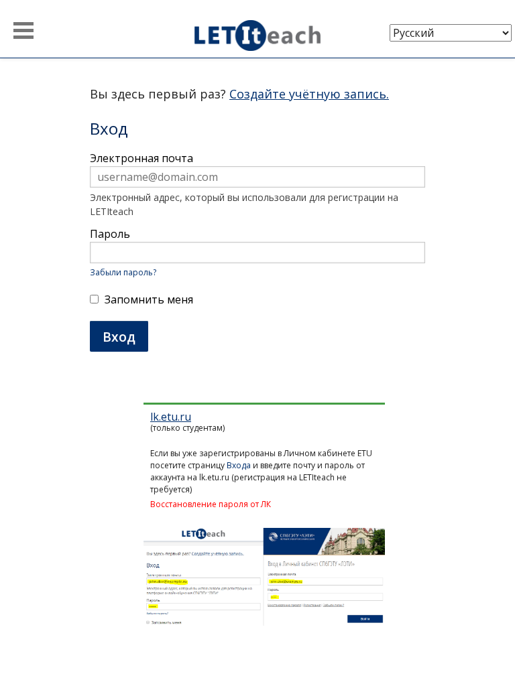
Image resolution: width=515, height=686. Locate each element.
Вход (119, 337)
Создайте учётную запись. (309, 94)
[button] (23, 30)
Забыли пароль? (123, 272)
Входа (239, 465)
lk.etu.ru (170, 416)
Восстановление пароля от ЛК (210, 504)
